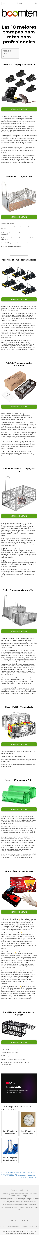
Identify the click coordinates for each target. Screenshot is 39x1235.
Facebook (25, 1220)
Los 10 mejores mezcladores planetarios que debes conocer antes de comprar (19, 1195)
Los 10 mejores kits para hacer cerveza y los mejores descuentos (19, 1173)
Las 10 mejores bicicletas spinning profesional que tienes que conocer (20, 1176)
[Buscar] (36, 3)
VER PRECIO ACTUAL (19, 109)
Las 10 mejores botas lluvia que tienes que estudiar (19, 1201)
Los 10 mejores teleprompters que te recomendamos (19, 1204)
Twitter (12, 1220)
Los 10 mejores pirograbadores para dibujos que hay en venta (19, 1208)
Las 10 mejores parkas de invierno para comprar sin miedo (19, 1199)
